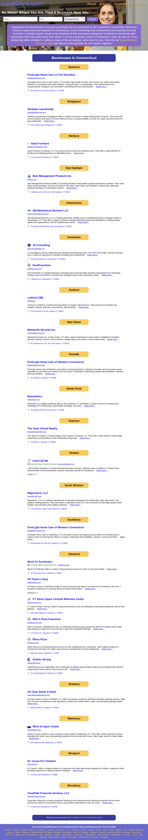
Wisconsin (95, 837)
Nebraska (93, 832)
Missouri (76, 832)
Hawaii (98, 830)
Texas (135, 835)
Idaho (105, 830)
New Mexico (136, 832)
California (41, 830)
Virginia (63, 837)
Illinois (111, 830)
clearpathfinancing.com (36, 796)
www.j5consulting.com (36, 249)
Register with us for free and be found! (87, 817)
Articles (105, 4)
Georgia (91, 830)
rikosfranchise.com (34, 623)
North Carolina (20, 835)
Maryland (25, 832)
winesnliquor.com (34, 730)
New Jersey (125, 832)
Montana (84, 832)
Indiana (118, 830)
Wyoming (104, 837)
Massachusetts (37, 832)
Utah (141, 835)
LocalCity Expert (22, 3)
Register (139, 4)
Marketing (122, 4)
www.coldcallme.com (66, 464)
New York (9, 835)
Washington (72, 837)
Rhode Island (90, 835)
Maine (18, 832)
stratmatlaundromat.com (36, 112)
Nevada (102, 832)
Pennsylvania (67, 835)
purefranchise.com (34, 269)
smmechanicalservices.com (38, 214)
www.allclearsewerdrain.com (38, 695)
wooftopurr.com (64, 565)
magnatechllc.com (34, 496)
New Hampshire (113, 832)
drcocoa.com (32, 764)
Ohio (41, 835)
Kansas (131, 830)
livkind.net (31, 301)
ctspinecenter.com (34, 602)
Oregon (57, 835)
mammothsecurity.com (36, 333)
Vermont (43, 837)
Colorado (50, 830)
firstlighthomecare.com (36, 78)
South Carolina (103, 835)
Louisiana (10, 832)
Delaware (75, 830)
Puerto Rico (78, 835)
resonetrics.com (33, 399)
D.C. (68, 830)
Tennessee (127, 835)
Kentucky (139, 830)
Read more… (101, 87)
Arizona (23, 830)
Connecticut (59, 830)
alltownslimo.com (34, 582)
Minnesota (57, 832)
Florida (83, 830)
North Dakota (33, 835)
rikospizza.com (33, 643)
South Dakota (115, 835)
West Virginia (84, 837)
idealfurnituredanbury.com (37, 147)
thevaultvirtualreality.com (36, 432)
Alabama (8, 830)
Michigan (47, 832)
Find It (92, 19)
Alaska (16, 830)
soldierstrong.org (33, 663)
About (91, 4)
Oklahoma (49, 835)
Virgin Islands (53, 837)
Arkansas (31, 830)
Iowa (125, 830)
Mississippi (67, 832)
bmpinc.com (32, 179)
